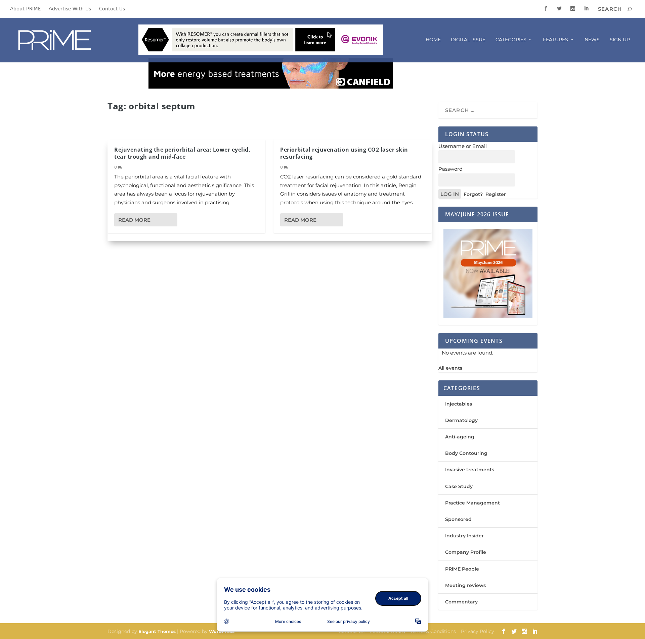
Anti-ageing (459, 437)
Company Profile (465, 552)
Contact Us (112, 9)
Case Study (459, 486)
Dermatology (461, 420)
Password (450, 169)
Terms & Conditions (433, 631)
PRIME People (462, 569)
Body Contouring (466, 453)
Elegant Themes (157, 631)
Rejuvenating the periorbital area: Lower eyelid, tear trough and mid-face (183, 153)
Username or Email (462, 146)
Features (555, 40)
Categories (511, 40)
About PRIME (25, 9)
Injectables (458, 404)
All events (450, 368)
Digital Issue (468, 40)
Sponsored (458, 519)
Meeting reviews (465, 585)
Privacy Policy (477, 631)
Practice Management (472, 503)
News (592, 40)
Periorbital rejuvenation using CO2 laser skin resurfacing (344, 153)
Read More (134, 220)
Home (433, 40)
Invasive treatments (469, 470)
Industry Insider (464, 536)
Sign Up (620, 40)
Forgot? (473, 194)
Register (495, 194)
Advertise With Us (70, 9)
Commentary (461, 602)
